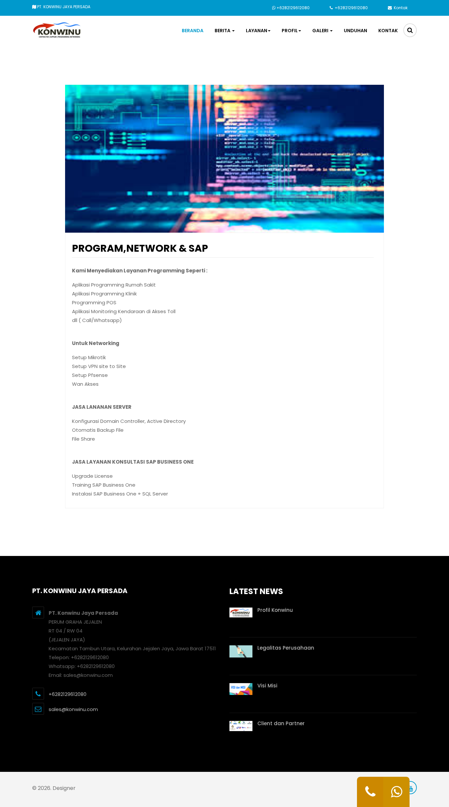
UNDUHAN (355, 30)
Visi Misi (267, 685)
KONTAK (388, 30)
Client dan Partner (281, 723)
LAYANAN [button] (256, 30)
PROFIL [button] (290, 30)
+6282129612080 (293, 8)
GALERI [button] (320, 30)
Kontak (400, 8)
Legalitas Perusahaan (285, 647)
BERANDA (192, 30)
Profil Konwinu (275, 610)
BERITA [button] (223, 30)
